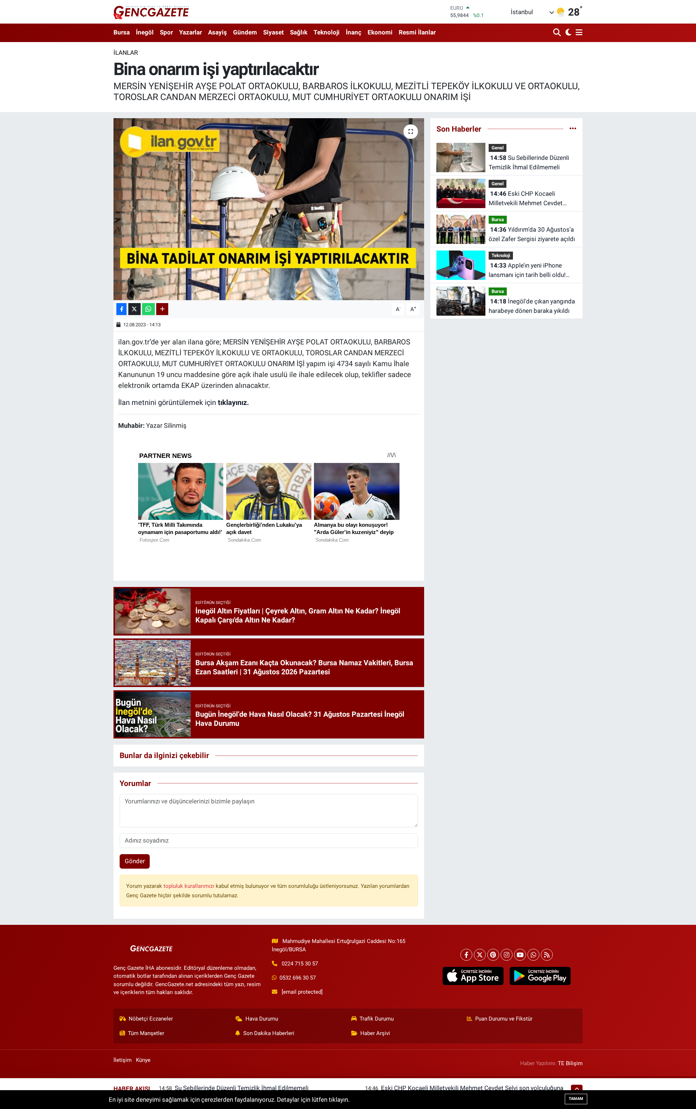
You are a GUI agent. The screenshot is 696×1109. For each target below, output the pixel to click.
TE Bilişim (570, 1063)
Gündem (245, 32)
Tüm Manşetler (146, 1033)
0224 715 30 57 (300, 963)
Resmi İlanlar (417, 32)
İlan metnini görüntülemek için (183, 402)
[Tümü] (572, 128)
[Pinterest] (493, 955)
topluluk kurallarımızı (189, 886)
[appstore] (473, 976)
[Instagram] (507, 955)
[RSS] (547, 955)
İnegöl (145, 32)
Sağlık (298, 32)
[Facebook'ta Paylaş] (121, 309)
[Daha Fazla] (162, 309)
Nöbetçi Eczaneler (151, 1018)
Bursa (121, 32)
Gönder (135, 861)
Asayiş (217, 32)
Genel (498, 147)
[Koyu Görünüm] (567, 33)
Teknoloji (327, 32)
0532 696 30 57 (297, 977)
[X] (480, 955)
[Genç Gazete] (151, 11)
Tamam (576, 1098)
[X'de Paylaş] (134, 309)
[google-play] (540, 976)
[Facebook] (466, 955)
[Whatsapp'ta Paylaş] (148, 309)
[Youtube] (520, 955)
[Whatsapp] (533, 955)
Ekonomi (380, 32)
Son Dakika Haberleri (268, 1033)
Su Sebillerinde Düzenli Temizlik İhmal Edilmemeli (529, 162)
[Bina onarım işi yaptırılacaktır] (268, 209)
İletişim (122, 1060)
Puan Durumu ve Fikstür (504, 1018)
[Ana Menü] (578, 33)
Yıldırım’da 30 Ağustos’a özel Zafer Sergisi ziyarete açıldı (532, 234)
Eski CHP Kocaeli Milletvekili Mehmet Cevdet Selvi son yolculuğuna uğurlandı (531, 199)
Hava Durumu (261, 1018)
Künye (143, 1060)
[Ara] (557, 33)
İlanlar (125, 52)
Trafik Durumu (377, 1018)
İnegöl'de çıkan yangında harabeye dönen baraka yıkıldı (532, 306)
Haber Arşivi (375, 1033)
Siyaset (273, 32)
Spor (166, 32)
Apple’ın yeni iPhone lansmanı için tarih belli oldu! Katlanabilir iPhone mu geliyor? (531, 271)
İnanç (353, 32)
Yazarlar (190, 32)
